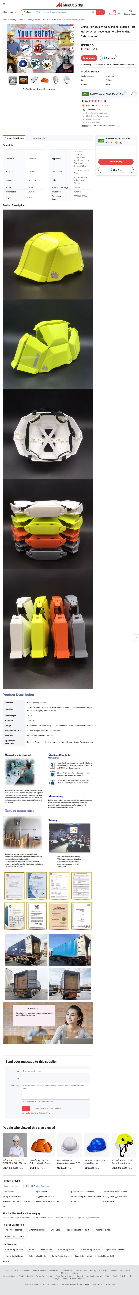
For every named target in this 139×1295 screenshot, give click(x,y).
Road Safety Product (66, 1249)
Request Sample (127, 64)
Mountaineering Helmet (15, 1236)
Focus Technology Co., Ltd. (52, 1284)
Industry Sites (95, 1270)
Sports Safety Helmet (115, 1249)
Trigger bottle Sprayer (45, 1196)
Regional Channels (110, 1270)
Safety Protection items (12, 1196)
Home (5, 20)
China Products (24, 1270)
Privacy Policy (110, 1284)
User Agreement (85, 1284)
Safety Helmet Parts (37, 1256)
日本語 (114, 1276)
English (21, 1276)
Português (40, 1276)
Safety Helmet (56, 20)
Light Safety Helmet (83, 1256)
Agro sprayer (41, 1191)
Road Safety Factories (14, 1249)
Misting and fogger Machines (115, 1196)
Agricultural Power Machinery (82, 1191)
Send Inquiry (89, 58)
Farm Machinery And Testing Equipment (86, 1196)
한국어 (107, 1276)
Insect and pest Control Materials (17, 1201)
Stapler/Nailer (109, 1201)
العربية (99, 1276)
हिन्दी (121, 1276)
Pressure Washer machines (47, 1201)
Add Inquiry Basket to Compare (40, 88)
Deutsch (80, 1276)
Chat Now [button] (110, 58)
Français (50, 1276)
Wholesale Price (81, 1270)
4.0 (108, 142)
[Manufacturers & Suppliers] (69, 4)
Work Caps (55, 1229)
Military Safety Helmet (14, 1256)
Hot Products (11, 1270)
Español (30, 1276)
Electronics (74, 1201)
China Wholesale (67, 1270)
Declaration (97, 1284)
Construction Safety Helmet (74, 20)
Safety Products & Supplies (38, 20)
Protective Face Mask (14, 1229)
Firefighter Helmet (102, 1229)
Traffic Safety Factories (90, 1249)
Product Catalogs (41, 1186)
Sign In (85, 125)
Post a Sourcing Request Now (36, 1113)
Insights (75, 1273)
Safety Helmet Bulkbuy (106, 1256)
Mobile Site (65, 1273)
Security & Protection (17, 20)
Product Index (125, 1270)
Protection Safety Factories (40, 1249)
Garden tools (8, 1191)
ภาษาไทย (129, 1276)
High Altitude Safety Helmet (77, 1229)
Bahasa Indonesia (78, 1278)
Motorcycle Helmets (37, 1229)
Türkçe (56, 1278)
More (5, 1261)
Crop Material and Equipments (115, 1191)
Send (26, 1108)
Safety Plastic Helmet (61, 1256)
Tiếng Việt (65, 1278)
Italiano (71, 1276)
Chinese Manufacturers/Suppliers (45, 1270)
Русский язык (61, 1276)
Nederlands (90, 1276)
